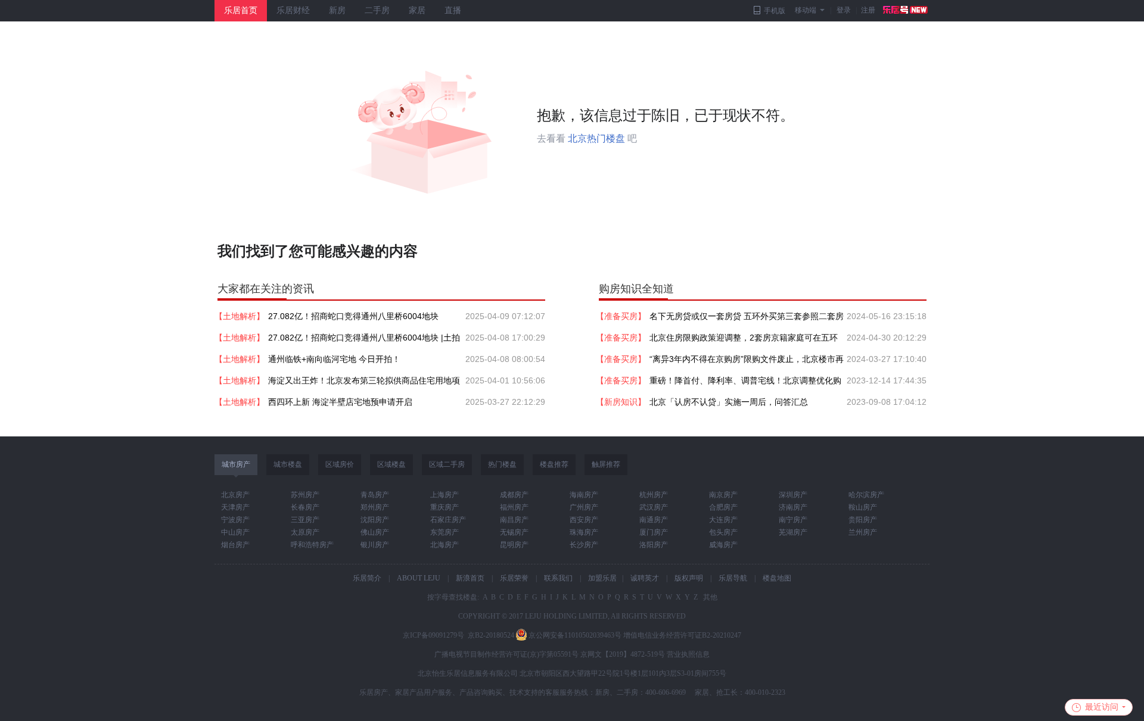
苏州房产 (305, 495)
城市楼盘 (287, 464)
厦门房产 (653, 532)
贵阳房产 (862, 520)
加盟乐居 (602, 578)
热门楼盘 (502, 464)
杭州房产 (653, 495)
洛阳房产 (653, 545)
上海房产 (444, 495)
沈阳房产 (374, 520)
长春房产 (305, 507)
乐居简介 (367, 578)
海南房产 (584, 495)
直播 (452, 10)
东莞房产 (444, 532)
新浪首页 (470, 578)
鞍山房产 (862, 507)
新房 (337, 10)
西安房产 (584, 520)
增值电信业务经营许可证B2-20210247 (682, 635)
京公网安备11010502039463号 (575, 635)
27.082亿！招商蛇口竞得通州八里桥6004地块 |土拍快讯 (364, 340)
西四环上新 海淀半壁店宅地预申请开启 (340, 402)
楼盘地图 (777, 578)
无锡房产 (514, 532)
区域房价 (339, 464)
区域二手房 (447, 464)
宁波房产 (235, 520)
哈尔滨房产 (866, 495)
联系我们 (558, 578)
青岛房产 (374, 495)
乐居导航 (733, 578)
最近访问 (1101, 707)
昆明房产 (514, 545)
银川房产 (374, 545)
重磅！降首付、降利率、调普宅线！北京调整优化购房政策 (745, 383)
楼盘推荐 (554, 464)
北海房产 (444, 545)
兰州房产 (862, 532)
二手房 (377, 10)
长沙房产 (584, 545)
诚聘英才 (644, 578)
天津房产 (235, 507)
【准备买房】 (621, 316)
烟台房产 (235, 545)
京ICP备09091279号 (433, 635)
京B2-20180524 (491, 635)
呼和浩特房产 (312, 545)
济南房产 (793, 507)
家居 (417, 10)
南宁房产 (793, 520)
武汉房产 (653, 507)
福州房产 (514, 507)
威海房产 (723, 545)
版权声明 (688, 578)
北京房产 (235, 495)
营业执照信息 (688, 654)
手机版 (774, 11)
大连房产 (723, 520)
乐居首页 (240, 10)
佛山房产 (374, 532)
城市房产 (236, 464)
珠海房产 (584, 532)
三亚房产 (305, 520)
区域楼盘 (391, 464)
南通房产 (653, 520)
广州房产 (584, 507)
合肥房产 (723, 507)
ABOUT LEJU (418, 578)
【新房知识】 (621, 402)
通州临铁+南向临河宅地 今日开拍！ (334, 359)
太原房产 (305, 532)
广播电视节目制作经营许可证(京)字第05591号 (506, 654)
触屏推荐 (606, 464)
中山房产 (235, 532)
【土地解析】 (239, 316)
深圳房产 (793, 495)
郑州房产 (374, 507)
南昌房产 (514, 520)
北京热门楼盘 (596, 138)
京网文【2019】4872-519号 (622, 654)
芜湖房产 (793, 532)
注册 (868, 10)
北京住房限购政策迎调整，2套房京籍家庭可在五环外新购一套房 (743, 340)
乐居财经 (293, 10)
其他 (709, 597)
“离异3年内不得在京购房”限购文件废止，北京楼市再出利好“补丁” (746, 362)
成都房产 (514, 495)
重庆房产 (444, 507)
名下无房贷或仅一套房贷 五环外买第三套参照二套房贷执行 (746, 319)
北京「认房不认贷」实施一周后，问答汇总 (728, 402)
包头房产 (723, 532)
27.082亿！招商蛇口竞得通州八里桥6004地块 (353, 316)
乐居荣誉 (514, 578)
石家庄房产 (448, 520)
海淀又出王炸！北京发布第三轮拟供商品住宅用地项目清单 (364, 383)
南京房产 (723, 495)
